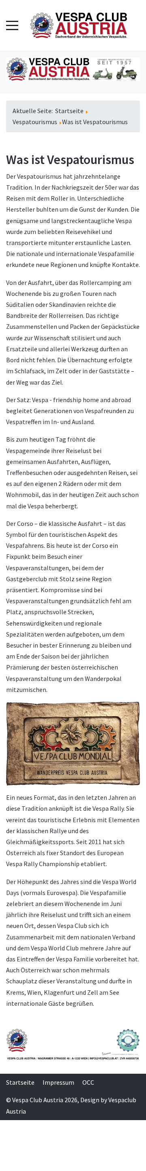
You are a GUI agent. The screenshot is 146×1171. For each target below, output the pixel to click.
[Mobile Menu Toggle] (12, 26)
